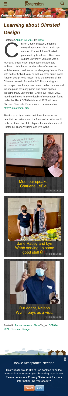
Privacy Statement (39, 377)
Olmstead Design (20, 329)
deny (39, 388)
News (37, 325)
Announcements (23, 325)
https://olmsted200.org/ (16, 108)
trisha (41, 39)
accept (29, 388)
